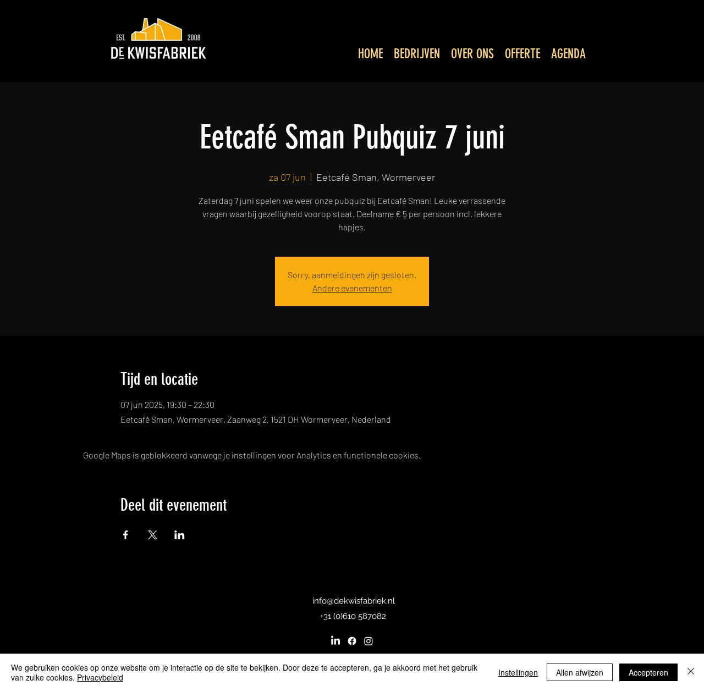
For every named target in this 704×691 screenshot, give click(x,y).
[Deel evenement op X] (152, 534)
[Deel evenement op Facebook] (125, 534)
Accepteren (648, 672)
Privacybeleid (100, 677)
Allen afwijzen (579, 672)
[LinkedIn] (335, 640)
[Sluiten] (690, 672)
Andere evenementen (352, 288)
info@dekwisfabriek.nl (353, 601)
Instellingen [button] (518, 672)
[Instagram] (368, 640)
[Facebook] (352, 640)
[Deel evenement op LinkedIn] (179, 534)
